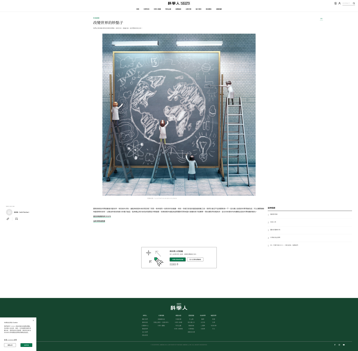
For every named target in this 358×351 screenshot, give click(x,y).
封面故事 (178, 319)
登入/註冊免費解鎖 (195, 259)
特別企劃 (168, 9)
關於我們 (145, 319)
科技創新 (96, 18)
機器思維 (191, 325)
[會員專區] (340, 3)
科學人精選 (157, 9)
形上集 (191, 319)
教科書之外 (191, 322)
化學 (213, 322)
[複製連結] (8, 219)
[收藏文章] (16, 219)
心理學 (203, 325)
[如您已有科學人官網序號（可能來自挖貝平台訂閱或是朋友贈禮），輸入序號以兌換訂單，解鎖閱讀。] (177, 264)
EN (321, 18)
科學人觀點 (161, 325)
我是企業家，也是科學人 (161, 322)
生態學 (203, 329)
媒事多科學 (191, 332)
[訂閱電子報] (336, 3)
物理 (213, 319)
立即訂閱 (188, 9)
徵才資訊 (198, 9)
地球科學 (213, 325)
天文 (213, 329)
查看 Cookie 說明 (10, 340)
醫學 (202, 319)
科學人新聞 (178, 322)
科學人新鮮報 (178, 329)
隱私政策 (145, 335)
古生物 (203, 322)
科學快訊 (146, 9)
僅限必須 (10, 345)
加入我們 (145, 332)
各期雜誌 (178, 9)
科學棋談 (191, 329)
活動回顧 (219, 9)
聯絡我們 (145, 329)
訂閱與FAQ (145, 325)
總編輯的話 (161, 319)
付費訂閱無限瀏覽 (177, 259)
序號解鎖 (173, 264)
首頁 (137, 9)
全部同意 (26, 345)
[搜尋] (354, 3)
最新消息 (145, 322)
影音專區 (209, 9)
